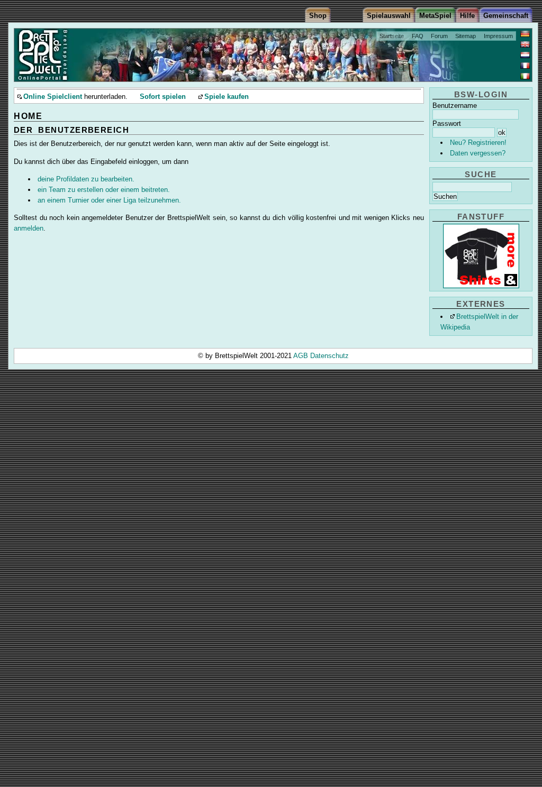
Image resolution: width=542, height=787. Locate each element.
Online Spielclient (52, 96)
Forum (439, 36)
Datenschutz (329, 356)
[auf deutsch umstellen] (525, 34)
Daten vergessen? (477, 153)
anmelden (28, 228)
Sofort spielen (163, 96)
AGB (301, 356)
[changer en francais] (525, 65)
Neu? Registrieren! (478, 143)
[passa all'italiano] (525, 76)
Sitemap (465, 36)
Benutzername (454, 105)
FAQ (417, 36)
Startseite (392, 36)
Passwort (446, 123)
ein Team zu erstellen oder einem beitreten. (104, 190)
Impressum (498, 36)
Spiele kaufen (226, 96)
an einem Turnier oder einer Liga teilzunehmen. (109, 200)
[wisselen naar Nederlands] (525, 55)
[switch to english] (525, 44)
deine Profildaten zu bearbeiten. (86, 179)
